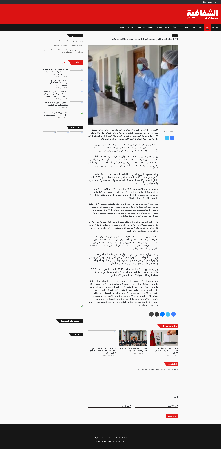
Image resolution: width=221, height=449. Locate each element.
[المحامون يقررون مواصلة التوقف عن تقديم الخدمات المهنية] (133, 338)
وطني (207, 27)
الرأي (174, 27)
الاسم (176, 397)
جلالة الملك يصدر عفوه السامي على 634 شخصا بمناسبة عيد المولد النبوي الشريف (102, 350)
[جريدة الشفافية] (202, 14)
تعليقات (50, 62)
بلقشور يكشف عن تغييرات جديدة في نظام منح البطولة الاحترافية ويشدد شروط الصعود (55, 72)
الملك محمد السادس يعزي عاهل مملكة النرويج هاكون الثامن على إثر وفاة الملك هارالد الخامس (56, 94)
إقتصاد (167, 27)
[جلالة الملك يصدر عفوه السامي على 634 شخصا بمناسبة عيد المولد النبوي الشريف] (102, 338)
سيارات (150, 27)
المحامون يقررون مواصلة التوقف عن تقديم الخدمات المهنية (133, 349)
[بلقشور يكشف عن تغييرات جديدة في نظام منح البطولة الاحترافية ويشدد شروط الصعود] (76, 72)
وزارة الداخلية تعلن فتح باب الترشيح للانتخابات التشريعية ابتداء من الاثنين (164, 350)
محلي (194, 27)
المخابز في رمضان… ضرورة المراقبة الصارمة (68, 45)
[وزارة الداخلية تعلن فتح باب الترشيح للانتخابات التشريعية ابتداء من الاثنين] (164, 338)
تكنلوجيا (122, 27)
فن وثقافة (159, 27)
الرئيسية (215, 27)
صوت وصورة (141, 27)
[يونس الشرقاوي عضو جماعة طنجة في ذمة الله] (76, 309)
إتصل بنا (130, 27)
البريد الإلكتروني (173, 406)
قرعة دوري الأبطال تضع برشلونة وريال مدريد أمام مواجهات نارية (56, 114)
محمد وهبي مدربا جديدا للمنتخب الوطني (70, 41)
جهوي (200, 27)
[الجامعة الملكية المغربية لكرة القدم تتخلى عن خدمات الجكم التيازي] (49, 217)
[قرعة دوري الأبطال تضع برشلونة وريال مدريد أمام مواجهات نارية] (76, 116)
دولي (180, 27)
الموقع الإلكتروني (125, 406)
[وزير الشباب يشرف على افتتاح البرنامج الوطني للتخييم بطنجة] (63, 217)
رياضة (187, 27)
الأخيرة (76, 62)
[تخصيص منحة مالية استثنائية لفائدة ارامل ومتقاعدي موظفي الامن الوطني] (76, 135)
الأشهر (63, 62)
